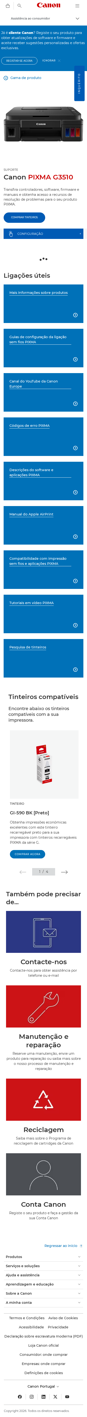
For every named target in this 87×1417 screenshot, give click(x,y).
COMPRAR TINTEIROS (24, 217)
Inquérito (79, 83)
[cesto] (8, 6)
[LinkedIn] (43, 1397)
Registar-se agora (19, 60)
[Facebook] (20, 1397)
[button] (23, 872)
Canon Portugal (42, 1386)
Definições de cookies (43, 1373)
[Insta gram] (32, 1397)
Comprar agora (27, 854)
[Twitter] (55, 1397)
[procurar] (19, 6)
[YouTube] (67, 1397)
